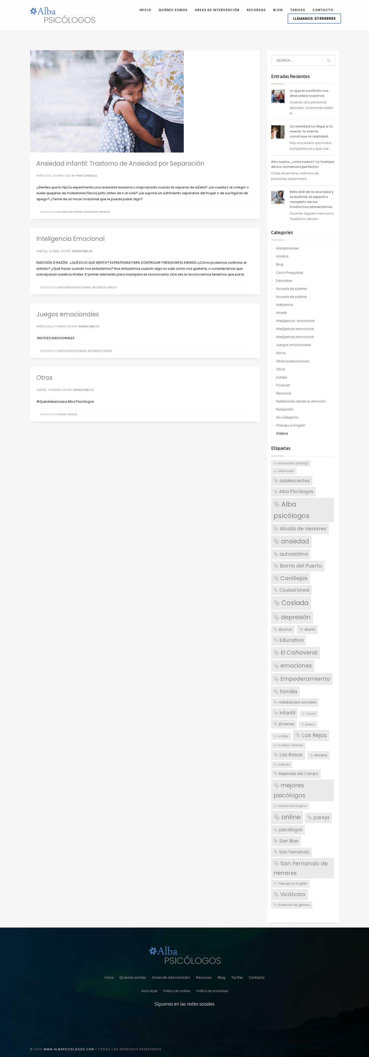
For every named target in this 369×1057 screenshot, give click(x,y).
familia (288, 691)
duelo (309, 629)
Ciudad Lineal (294, 590)
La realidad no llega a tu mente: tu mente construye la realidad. (311, 131)
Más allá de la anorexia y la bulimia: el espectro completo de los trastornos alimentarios (312, 199)
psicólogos (290, 830)
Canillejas (294, 578)
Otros (44, 378)
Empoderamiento (305, 679)
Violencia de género (294, 905)
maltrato (284, 764)
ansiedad (295, 541)
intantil (311, 713)
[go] (328, 60)
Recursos (99, 287)
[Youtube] (209, 1022)
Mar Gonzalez (86, 175)
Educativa (284, 280)
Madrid (321, 755)
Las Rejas (314, 735)
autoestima (294, 554)
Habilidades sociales (297, 702)
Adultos (282, 256)
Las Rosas (291, 754)
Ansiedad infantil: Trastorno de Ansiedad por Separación (120, 163)
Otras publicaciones (292, 361)
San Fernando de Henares (301, 868)
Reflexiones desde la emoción (301, 401)
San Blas (288, 841)
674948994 (314, 18)
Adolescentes (287, 248)
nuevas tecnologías (292, 806)
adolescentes (294, 480)
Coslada (295, 602)
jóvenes (286, 724)
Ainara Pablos (82, 251)
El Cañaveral (299, 653)
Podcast (283, 385)
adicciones (286, 471)
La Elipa (283, 736)
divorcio (285, 629)
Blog (279, 264)
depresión (296, 617)
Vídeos (111, 287)
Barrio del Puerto (301, 565)
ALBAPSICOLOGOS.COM (74, 1049)
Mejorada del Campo (298, 773)
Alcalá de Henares (303, 528)
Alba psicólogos (292, 510)
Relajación (284, 409)
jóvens (310, 724)
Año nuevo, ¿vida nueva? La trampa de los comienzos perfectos (302, 164)
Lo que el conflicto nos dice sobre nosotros (309, 93)
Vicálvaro (292, 894)
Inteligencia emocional (74, 287)
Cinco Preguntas (289, 272)
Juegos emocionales (67, 314)
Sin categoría (287, 417)
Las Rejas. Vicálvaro (290, 745)
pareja (281, 377)
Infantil (104, 211)
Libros (281, 352)
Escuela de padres (70, 211)
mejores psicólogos (289, 790)
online (290, 816)
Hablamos (91, 211)
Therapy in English (290, 425)
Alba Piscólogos (296, 491)
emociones (296, 666)
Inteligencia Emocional (70, 239)
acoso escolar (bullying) (292, 463)
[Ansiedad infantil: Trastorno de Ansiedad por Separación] (107, 101)
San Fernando (294, 852)
